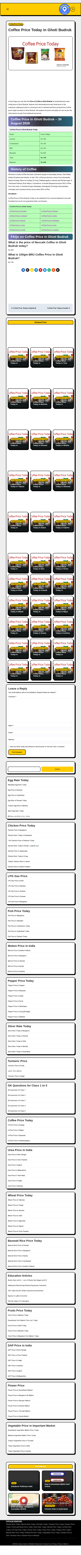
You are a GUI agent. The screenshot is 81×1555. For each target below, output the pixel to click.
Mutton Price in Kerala (16, 966)
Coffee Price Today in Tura (61, 362)
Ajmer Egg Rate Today (16, 811)
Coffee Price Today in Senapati (61, 654)
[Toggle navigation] (32, 9)
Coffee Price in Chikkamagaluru (19, 1141)
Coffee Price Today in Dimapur (15, 528)
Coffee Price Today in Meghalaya (15, 404)
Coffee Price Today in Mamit (16, 611)
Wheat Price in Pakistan (16, 1200)
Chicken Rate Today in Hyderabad (20, 835)
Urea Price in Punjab (15, 1181)
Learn (14, 1483)
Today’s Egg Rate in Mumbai (18, 806)
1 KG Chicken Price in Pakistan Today (21, 840)
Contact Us (47, 1544)
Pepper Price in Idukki (15, 996)
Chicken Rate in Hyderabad (56, 1509)
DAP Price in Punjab (15, 1360)
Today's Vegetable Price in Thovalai (20, 1441)
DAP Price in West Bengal (17, 1350)
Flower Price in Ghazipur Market (19, 1401)
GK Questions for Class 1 (17, 1090)
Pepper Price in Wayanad (17, 991)
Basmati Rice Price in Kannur (18, 1256)
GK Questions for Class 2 (17, 1095)
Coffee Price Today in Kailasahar (15, 445)
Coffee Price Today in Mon (38, 568)
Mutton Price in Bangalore (17, 956)
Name (11, 726)
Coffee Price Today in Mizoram (15, 633)
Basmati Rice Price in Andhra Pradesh (21, 1266)
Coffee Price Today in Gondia (57, 308)
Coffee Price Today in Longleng (15, 569)
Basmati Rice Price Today (15, 1533)
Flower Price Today (34, 1530)
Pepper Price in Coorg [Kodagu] (19, 1012)
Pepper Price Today (63, 1530)
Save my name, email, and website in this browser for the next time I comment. (37, 747)
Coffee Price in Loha (48, 225)
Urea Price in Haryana (15, 1186)
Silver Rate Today (40, 1527)
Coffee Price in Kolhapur (50, 221)
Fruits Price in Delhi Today (17, 1326)
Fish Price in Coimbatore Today (19, 926)
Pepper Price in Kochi (15, 1001)
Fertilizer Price (15, 1535)
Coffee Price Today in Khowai (40, 444)
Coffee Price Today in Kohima (63, 632)
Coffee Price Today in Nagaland (15, 363)
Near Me (14, 1501)
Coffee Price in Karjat (17, 221)
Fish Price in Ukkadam (15, 921)
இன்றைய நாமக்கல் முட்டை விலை (19, 816)
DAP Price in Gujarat (15, 1371)
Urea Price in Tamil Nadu (16, 1175)
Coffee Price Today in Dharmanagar (61, 404)
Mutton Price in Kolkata (16, 971)
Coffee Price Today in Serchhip (38, 612)
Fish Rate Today (42, 1524)
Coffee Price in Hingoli (49, 211)
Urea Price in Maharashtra (17, 1170)
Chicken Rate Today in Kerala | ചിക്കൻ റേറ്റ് (23, 846)
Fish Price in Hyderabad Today (18, 931)
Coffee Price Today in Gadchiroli (24, 308)
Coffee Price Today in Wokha (62, 444)
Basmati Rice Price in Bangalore (19, 1251)
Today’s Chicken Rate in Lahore (19, 861)
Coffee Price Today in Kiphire (62, 527)
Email (10, 733)
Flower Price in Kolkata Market (19, 1406)
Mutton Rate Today (28, 1524)
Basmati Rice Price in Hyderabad (19, 1261)
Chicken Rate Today (13, 1524)
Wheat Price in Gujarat (16, 1226)
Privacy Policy (57, 1544)
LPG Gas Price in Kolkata (16, 891)
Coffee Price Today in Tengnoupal (61, 676)
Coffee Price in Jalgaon (18, 216)
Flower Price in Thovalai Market (19, 1411)
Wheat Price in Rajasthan (16, 1221)
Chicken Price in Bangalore (17, 830)
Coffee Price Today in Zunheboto (38, 486)
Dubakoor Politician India (21, 1486)
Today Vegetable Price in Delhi (19, 1446)
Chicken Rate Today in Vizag (18, 856)
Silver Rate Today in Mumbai (18, 1046)
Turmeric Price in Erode (16, 1066)
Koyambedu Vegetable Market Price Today (23, 1430)
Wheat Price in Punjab (15, 1205)
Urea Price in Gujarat (15, 1165)
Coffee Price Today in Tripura (17, 485)
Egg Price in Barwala (15, 790)
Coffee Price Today (15, 24)
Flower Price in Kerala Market (18, 1416)
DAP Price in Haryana (15, 1366)
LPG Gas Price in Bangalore (17, 902)
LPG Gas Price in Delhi (16, 881)
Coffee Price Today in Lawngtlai (61, 590)
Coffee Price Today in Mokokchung (38, 654)
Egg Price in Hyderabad (16, 795)
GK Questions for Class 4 (17, 1106)
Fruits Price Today (48, 1530)
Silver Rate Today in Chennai (18, 1036)
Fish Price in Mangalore (16, 915)
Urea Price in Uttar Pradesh (17, 1160)
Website (11, 740)
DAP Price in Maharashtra (17, 1376)
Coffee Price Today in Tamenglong (38, 676)
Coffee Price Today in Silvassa (63, 485)
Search (57, 769)
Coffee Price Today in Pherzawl (15, 654)
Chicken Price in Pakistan (30, 1535)
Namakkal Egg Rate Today (17, 785)
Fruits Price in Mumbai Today (18, 1331)
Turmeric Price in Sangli (16, 1076)
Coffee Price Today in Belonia (40, 403)
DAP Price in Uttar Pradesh (17, 1355)
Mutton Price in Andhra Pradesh (19, 950)
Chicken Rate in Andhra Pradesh (19, 867)
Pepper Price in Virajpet (16, 985)
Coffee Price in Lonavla (49, 230)
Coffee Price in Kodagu (16, 1125)
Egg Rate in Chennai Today (17, 800)
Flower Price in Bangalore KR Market (21, 1395)
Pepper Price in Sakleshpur (17, 1006)
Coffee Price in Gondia (18, 211)
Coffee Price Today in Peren (62, 568)
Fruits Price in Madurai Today (18, 1315)
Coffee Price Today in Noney (39, 632)
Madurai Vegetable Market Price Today (22, 1435)
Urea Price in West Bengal (17, 1155)
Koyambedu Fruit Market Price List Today (23, 1320)
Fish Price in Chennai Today (17, 936)
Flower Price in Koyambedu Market (20, 1390)
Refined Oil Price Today (33, 1533)
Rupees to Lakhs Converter (17, 1296)
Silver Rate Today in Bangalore (19, 1031)
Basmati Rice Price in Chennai (18, 1245)
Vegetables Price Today (51, 1533)
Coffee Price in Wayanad (16, 1135)
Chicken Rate (50, 1506)
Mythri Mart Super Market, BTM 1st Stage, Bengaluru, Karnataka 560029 (22, 1507)
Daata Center (22, 1544)
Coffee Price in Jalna (49, 216)
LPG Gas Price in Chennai (16, 896)
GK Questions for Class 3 (17, 1100)
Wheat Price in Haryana (16, 1210)
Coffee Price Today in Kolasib (40, 589)
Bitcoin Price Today (54, 1527)
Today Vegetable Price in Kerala (19, 1451)
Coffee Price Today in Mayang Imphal (63, 612)
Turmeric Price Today (56, 1524)
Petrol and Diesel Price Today (22, 1527)
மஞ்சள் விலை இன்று (15, 1071)
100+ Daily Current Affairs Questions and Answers (25, 1291)
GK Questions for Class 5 (17, 1111)
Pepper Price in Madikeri (16, 1017)
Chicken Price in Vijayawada (17, 851)
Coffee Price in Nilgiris (16, 1130)
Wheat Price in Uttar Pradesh (18, 1231)
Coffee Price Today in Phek (16, 589)
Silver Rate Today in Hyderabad (19, 1052)
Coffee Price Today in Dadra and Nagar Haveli (40, 528)
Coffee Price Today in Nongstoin (38, 363)
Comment (12, 697)
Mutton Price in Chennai (16, 961)
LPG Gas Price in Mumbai (17, 886)
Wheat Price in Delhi (15, 1216)
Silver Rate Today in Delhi (17, 1041)
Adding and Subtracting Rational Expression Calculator (27, 1285)
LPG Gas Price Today (19, 1530)
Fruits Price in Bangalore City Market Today (23, 1336)
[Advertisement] (41, 84)
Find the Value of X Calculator (18, 1301)
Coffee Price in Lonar (17, 230)
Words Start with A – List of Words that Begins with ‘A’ (27, 1280)
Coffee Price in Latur (17, 225)
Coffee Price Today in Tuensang (15, 676)
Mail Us (65, 1544)
